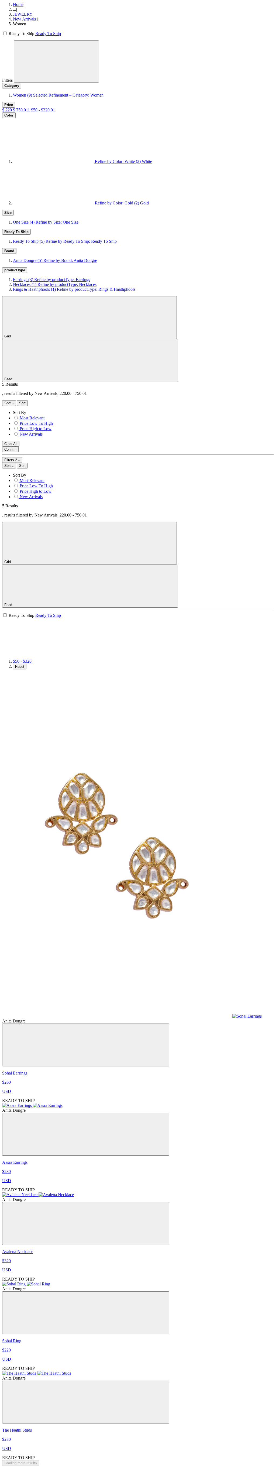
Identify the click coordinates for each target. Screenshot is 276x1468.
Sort (8, 403)
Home (18, 4)
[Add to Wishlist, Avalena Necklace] (85, 1223)
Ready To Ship (48, 33)
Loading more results (20, 1463)
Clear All (10, 444)
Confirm (10, 449)
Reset (19, 667)
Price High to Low (35, 428)
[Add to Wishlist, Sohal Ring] (85, 1312)
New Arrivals (25, 19)
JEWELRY (23, 14)
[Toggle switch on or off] (5, 33)
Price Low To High (36, 423)
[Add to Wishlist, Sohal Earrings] (85, 1045)
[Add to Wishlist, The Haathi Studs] (85, 1402)
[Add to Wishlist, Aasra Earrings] (85, 1134)
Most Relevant (32, 418)
